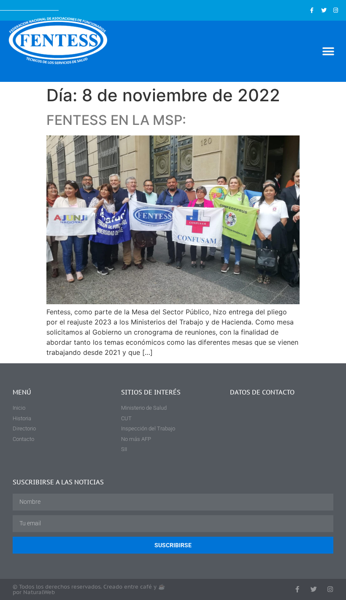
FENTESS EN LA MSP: (116, 120)
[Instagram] (336, 10)
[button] (328, 51)
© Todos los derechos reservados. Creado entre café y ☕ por (89, 589)
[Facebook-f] (311, 10)
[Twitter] (324, 10)
